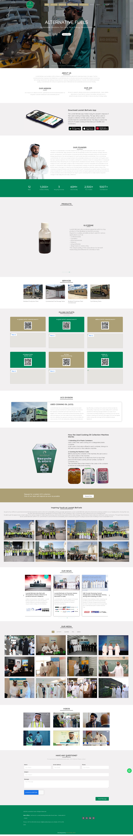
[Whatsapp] (129, 770)
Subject (26, 772)
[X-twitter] (87, 818)
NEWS (92, 4)
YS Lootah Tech (71, 833)
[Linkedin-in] (90, 818)
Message (26, 779)
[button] (4, 238)
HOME (47, 4)
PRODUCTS (62, 4)
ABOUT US (54, 4)
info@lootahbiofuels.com (46, 822)
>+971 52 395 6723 (31, 822)
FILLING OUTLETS (73, 4)
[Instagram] (93, 818)
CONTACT (99, 4)
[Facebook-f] (83, 818)
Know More (66, 34)
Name (25, 764)
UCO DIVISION (84, 4)
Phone (84, 764)
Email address (57, 764)
